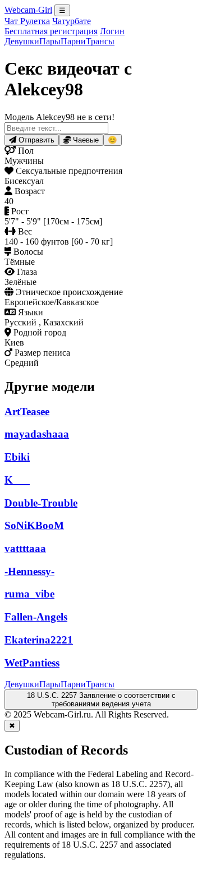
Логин (112, 31)
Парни (73, 41)
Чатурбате (71, 21)
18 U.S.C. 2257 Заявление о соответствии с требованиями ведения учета (101, 699)
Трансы (100, 41)
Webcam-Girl (28, 10)
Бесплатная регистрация (51, 31)
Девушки (21, 41)
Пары (50, 41)
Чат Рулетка (27, 21)
